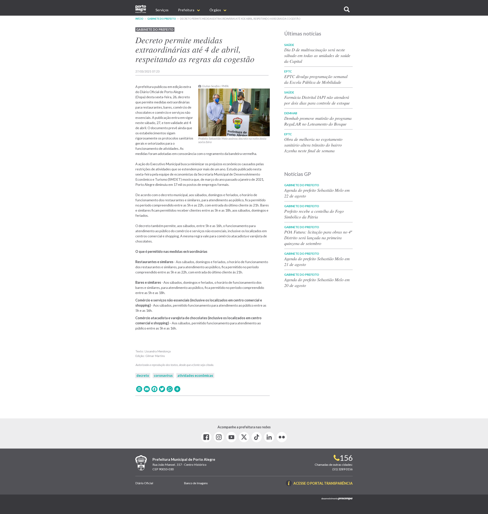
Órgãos (215, 10)
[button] (347, 9)
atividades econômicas (195, 375)
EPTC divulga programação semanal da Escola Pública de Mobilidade (316, 79)
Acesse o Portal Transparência (323, 483)
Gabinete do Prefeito (161, 18)
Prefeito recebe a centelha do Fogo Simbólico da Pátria (314, 214)
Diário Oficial (144, 483)
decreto (142, 375)
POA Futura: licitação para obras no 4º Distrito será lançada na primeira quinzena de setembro (318, 237)
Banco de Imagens (196, 483)
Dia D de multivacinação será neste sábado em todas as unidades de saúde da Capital (317, 55)
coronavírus (163, 375)
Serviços (162, 10)
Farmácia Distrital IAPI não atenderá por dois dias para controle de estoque (317, 100)
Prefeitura (186, 10)
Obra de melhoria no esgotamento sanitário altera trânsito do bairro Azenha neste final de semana (313, 144)
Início (139, 18)
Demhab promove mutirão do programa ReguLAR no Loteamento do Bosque (318, 121)
